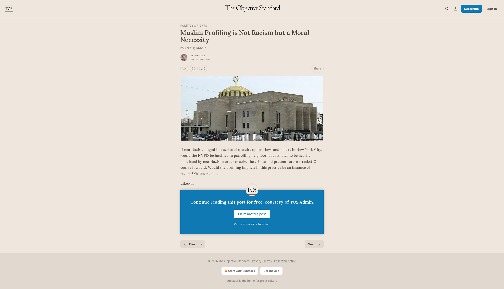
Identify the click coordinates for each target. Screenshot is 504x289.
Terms (268, 261)
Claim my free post (252, 214)
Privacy (256, 261)
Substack (232, 281)
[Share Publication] (456, 9)
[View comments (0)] (194, 68)
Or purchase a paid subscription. (252, 224)
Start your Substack (241, 271)
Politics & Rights (193, 25)
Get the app (271, 271)
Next (311, 244)
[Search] (447, 9)
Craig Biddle (197, 55)
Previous (195, 244)
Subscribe (471, 9)
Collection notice (285, 261)
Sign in (492, 9)
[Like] (184, 68)
